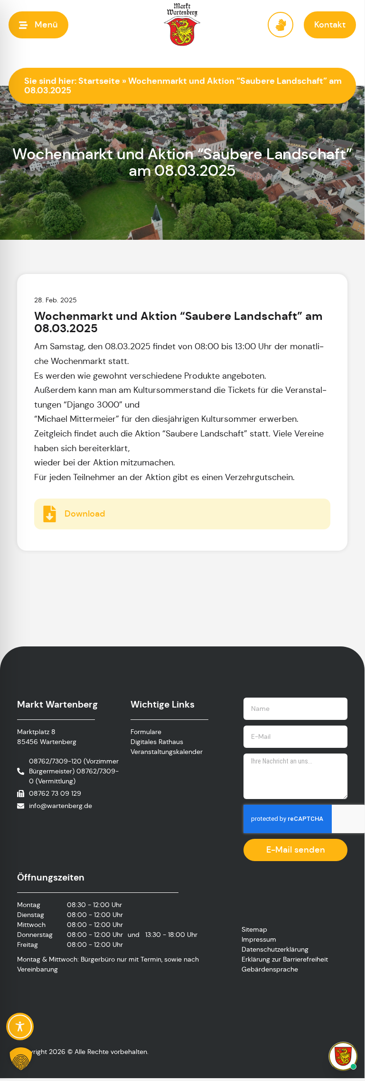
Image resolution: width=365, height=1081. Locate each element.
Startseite (99, 80)
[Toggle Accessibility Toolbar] (20, 1026)
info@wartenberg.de (60, 805)
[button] (38, 24)
